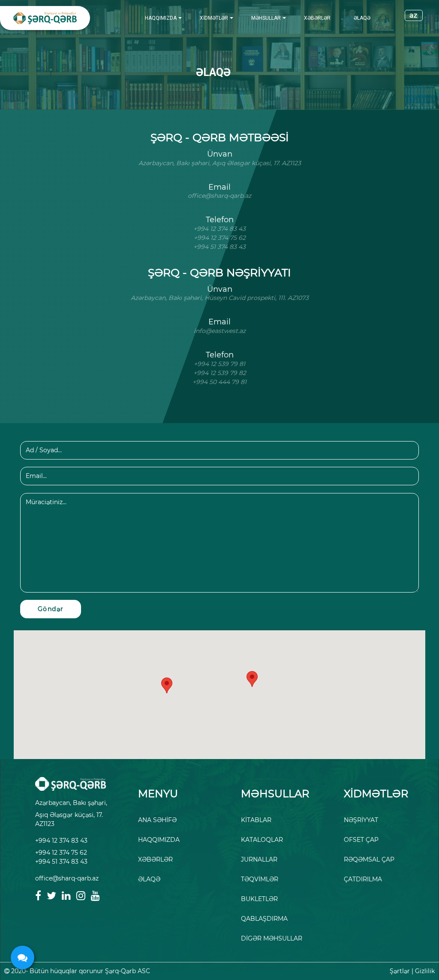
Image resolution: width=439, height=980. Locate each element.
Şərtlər (400, 971)
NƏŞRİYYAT (361, 820)
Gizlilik (425, 971)
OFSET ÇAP (361, 840)
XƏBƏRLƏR (317, 18)
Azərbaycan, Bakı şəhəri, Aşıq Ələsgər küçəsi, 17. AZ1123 (71, 813)
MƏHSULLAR (266, 18)
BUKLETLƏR (259, 899)
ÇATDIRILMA (363, 879)
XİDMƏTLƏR (214, 18)
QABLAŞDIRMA (264, 919)
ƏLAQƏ (362, 18)
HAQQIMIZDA (161, 18)
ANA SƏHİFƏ (157, 820)
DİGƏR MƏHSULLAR (271, 938)
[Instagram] (80, 895)
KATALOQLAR (262, 840)
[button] (252, 679)
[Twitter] (51, 895)
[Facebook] (38, 895)
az (413, 15)
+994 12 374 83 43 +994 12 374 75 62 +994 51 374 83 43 (61, 851)
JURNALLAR (259, 859)
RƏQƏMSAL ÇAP (369, 859)
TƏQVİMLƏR (259, 879)
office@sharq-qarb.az (67, 878)
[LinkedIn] (66, 895)
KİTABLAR (256, 820)
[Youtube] (95, 895)
